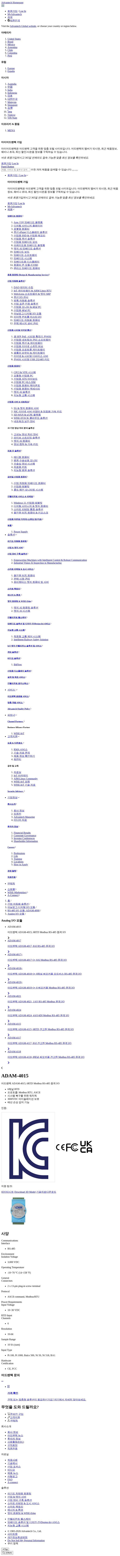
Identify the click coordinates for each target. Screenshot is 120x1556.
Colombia (12, 53)
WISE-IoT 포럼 (22, 781)
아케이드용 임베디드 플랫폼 (29, 245)
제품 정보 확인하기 (24, 756)
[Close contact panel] (2, 1381)
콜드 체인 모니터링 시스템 (28, 489)
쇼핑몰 (11, 889)
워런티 (17, 759)
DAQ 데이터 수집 (23, 287)
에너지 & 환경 (14, 595)
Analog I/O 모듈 (16, 913)
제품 (10, 209)
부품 (10, 525)
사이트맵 (13, 1534)
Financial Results (22, 832)
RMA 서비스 (21, 749)
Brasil (10, 41)
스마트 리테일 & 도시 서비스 (20, 569)
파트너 (11, 715)
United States (14, 39)
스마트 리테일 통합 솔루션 (28, 509)
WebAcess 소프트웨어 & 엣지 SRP (32, 294)
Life (16, 856)
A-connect (13, 1482)
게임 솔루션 (13, 652)
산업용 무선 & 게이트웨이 (28, 343)
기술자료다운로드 (46, 1192)
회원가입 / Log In (17, 175)
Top (6, 1549)
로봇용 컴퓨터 (21, 229)
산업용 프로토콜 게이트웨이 (29, 349)
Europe (11, 68)
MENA (11, 130)
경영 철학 (12, 871)
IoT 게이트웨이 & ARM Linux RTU (33, 290)
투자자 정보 (13, 826)
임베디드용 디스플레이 (26, 261)
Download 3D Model (25, 1192)
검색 (10, 17)
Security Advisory (16, 791)
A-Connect (13, 895)
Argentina (12, 47)
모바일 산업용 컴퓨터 (17, 477)
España (11, 71)
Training (18, 859)
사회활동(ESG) (16, 1442)
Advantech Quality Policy (19, 709)
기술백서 (13, 1463)
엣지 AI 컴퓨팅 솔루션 (26, 607)
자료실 (17, 772)
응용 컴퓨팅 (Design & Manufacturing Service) (28, 275)
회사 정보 (19, 810)
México (11, 44)
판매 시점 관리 (22, 578)
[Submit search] (73, 170)
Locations (18, 861)
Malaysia (12, 102)
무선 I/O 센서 (21, 297)
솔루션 (11, 534)
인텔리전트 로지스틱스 (18, 683)
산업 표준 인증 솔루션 (26, 303)
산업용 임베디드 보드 (26, 242)
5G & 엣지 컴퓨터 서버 (26, 408)
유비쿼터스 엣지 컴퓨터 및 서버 (31, 582)
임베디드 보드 (21, 252)
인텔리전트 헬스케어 (17, 617)
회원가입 (13, 11)
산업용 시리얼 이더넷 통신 (19, 330)
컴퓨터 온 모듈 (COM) (26, 265)
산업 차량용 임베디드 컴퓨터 (30, 483)
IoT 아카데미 (21, 775)
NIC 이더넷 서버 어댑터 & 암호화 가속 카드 (38, 411)
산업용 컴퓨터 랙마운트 (27, 385)
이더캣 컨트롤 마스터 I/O (27, 317)
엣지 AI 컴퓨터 (22, 441)
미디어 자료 (20, 820)
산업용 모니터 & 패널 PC (27, 307)
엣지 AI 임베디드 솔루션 (27, 248)
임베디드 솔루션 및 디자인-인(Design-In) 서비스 (29, 623)
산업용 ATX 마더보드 (26, 379)
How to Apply (21, 864)
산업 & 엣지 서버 (15, 547)
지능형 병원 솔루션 (24, 470)
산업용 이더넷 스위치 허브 (28, 346)
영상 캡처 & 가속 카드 (26, 444)
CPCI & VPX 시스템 (25, 372)
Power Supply (21, 531)
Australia (12, 84)
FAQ (10, 1479)
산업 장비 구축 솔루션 (17, 554)
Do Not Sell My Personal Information (26, 1540)
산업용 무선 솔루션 (24, 238)
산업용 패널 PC (22, 310)
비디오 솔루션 (14, 658)
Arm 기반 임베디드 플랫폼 (28, 222)
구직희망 (13, 1445)
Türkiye (11, 115)
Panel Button (7, 166)
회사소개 (12, 804)
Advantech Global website (23, 26)
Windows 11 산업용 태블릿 (28, 503)
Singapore (13, 105)
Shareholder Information (26, 841)
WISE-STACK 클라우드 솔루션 (31, 418)
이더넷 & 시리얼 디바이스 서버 (31, 356)
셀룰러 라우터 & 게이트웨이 (29, 353)
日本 (10, 95)
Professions (19, 853)
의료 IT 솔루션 (14, 451)
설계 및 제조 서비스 (16, 677)
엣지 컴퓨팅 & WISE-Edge (19, 601)
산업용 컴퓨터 (14, 366)
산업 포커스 (14, 1466)
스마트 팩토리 (14, 589)
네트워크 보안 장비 (24, 421)
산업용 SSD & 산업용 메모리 (29, 235)
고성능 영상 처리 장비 (26, 434)
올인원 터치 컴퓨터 (24, 575)
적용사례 (13, 1460)
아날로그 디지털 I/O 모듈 (27, 313)
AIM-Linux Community (26, 778)
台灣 (10, 108)
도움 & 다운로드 (15, 743)
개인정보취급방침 (18, 1537)
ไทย (10, 111)
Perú (10, 55)
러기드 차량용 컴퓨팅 (17, 541)
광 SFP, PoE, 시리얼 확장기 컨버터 (32, 336)
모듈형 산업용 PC (23, 375)
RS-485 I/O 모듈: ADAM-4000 (24, 910)
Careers (11, 847)
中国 (10, 87)
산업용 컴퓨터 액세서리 (27, 388)
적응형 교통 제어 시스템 (27, 636)
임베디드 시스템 (23, 258)
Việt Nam (12, 117)
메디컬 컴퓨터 (21, 457)
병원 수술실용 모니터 (26, 460)
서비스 (12, 689)
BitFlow (18, 664)
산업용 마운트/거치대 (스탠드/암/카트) (25, 519)
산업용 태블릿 (21, 486)
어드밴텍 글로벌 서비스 (18, 696)
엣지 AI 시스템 (22, 611)
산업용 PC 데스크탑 (25, 382)
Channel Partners (15, 721)
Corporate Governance (25, 835)
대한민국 (15, 20)
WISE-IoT (19, 733)
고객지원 (13, 736)
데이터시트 (7, 1192)
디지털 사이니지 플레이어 (28, 225)
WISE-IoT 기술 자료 (24, 785)
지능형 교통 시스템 (24, 395)
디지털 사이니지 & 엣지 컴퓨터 (31, 506)
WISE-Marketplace (17, 892)
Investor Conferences (24, 838)
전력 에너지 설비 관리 (26, 323)
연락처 (11, 883)
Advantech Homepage (12, 2)
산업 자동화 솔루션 (16, 281)
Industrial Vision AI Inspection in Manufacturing (38, 563)
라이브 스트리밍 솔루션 (27, 437)
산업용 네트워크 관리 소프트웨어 (32, 339)
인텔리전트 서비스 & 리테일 (20, 496)
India (10, 90)
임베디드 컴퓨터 (15, 216)
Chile (10, 50)
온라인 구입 (16, 1414)
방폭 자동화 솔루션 (24, 300)
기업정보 (13, 797)
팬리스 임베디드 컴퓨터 (27, 268)
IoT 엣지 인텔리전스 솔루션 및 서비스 (25, 646)
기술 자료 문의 (22, 752)
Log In (22, 11)
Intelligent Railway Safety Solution (31, 639)
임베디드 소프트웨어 (25, 255)
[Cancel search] (76, 170)
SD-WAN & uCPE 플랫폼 (27, 414)
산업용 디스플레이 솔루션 (19, 671)
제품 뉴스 (13, 1473)
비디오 (11, 1470)
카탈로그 (13, 1476)
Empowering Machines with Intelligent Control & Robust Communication (50, 560)
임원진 (17, 814)
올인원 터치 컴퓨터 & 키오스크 (31, 512)
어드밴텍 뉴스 (15, 1435)
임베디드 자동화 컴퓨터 (27, 320)
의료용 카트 (20, 467)
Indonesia (12, 93)
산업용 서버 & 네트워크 (18, 402)
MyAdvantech (15, 14)
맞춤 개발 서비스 (15, 702)
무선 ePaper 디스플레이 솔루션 (30, 232)
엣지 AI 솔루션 (22, 392)
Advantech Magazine (24, 817)
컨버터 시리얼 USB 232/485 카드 (31, 359)
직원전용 (12, 877)
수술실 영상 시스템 (24, 463)
